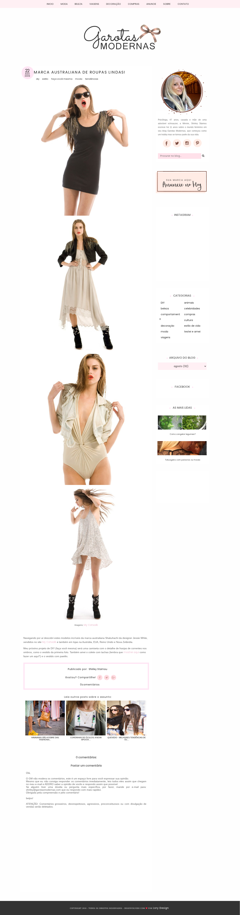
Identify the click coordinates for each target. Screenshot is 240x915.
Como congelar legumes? (183, 434)
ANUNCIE (151, 4)
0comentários (90, 684)
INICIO (50, 4)
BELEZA (78, 4)
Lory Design (161, 908)
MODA (64, 4)
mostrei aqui (131, 652)
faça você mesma (61, 79)
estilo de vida (192, 326)
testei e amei (192, 331)
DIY (37, 79)
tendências (91, 79)
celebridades (192, 308)
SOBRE (167, 4)
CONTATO (183, 4)
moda (78, 79)
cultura (188, 320)
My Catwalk (91, 625)
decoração (167, 326)
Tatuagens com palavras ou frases (182, 459)
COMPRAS (133, 4)
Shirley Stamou (98, 669)
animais (189, 302)
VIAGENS (94, 4)
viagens (165, 337)
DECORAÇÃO (113, 4)
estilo (45, 79)
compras (189, 314)
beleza (165, 308)
